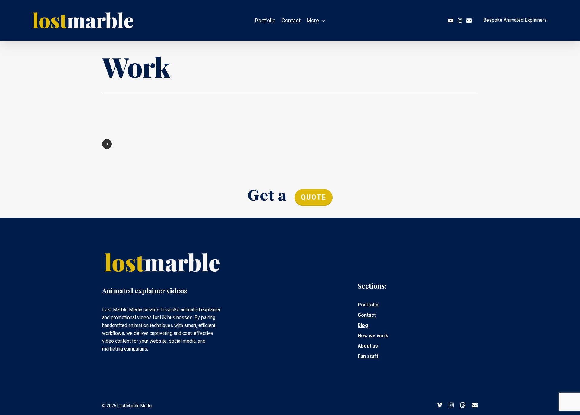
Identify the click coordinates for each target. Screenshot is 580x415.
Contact (367, 315)
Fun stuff (368, 356)
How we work (373, 335)
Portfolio (368, 305)
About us (368, 346)
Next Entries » (107, 144)
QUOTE (313, 197)
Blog (363, 325)
